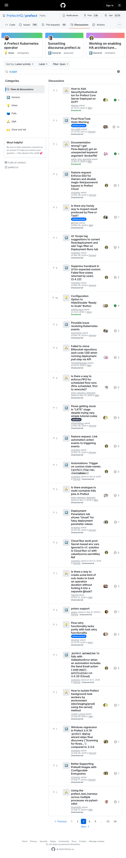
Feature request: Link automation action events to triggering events (84, 441)
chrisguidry (23, 52)
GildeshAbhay (77, 423)
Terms (24, 841)
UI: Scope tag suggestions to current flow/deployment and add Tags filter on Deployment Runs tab (85, 242)
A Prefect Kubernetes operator (21, 46)
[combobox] (62, 71)
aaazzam (69, 52)
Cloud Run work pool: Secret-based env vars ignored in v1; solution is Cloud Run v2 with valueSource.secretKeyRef (85, 549)
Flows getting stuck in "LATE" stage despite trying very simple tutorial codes (84, 411)
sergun (74, 612)
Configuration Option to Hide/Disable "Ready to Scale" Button (83, 301)
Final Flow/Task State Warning (81, 120)
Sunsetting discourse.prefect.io (64, 46)
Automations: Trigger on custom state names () (86, 468)
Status (53, 841)
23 (108, 821)
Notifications (72, 15)
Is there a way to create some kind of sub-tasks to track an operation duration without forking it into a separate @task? (83, 581)
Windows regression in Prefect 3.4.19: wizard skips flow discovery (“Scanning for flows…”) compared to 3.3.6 (84, 737)
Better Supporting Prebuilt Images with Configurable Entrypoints (83, 768)
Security (43, 841)
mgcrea (74, 595)
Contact (82, 841)
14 (117, 126)
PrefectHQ (15, 16)
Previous (62, 821)
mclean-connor (78, 714)
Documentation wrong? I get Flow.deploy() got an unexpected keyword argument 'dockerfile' (84, 149)
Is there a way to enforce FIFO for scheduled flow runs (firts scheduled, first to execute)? (84, 382)
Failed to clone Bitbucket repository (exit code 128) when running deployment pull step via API (84, 352)
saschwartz (76, 333)
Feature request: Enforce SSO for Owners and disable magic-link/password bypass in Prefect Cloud (84, 181)
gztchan (75, 223)
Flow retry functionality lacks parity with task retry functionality (84, 627)
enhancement (78, 125)
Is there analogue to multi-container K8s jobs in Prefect (83, 491)
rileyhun (74, 105)
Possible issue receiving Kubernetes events (84, 326)
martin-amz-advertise (81, 159)
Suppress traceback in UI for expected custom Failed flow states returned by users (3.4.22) (85, 272)
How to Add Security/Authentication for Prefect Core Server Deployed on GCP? (84, 95)
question (76, 419)
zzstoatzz (110, 52)
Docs (74, 841)
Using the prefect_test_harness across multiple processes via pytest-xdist (84, 797)
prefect (31, 16)
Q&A (90, 108)
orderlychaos (77, 309)
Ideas (9, 53)
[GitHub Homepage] (53, 849)
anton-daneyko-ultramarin (83, 393)
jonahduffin (76, 807)
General (54, 53)
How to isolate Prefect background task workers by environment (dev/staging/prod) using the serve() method (85, 700)
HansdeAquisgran (79, 363)
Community (64, 841)
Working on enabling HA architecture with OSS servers (105, 46)
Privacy (33, 841)
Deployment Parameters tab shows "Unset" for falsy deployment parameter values (82, 517)
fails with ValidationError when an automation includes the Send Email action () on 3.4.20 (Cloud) (86, 665)
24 (115, 821)
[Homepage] (63, 5)
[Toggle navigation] (6, 5)
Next (83, 826)
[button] (118, 71)
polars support (80, 608)
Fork (93, 15)
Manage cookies (96, 841)
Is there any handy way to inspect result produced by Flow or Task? (84, 210)
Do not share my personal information (63, 844)
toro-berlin (76, 129)
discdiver (75, 640)
